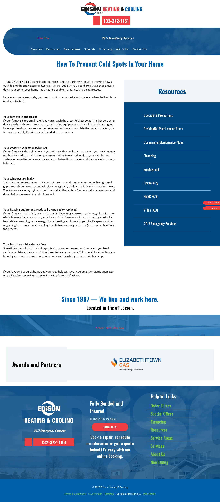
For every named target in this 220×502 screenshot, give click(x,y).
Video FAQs (151, 210)
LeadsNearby (149, 493)
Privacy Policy (95, 493)
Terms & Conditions (75, 493)
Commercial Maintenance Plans (163, 142)
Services (36, 49)
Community (151, 182)
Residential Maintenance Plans (163, 128)
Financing (105, 49)
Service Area (72, 49)
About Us (122, 49)
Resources (53, 49)
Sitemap (109, 493)
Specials (89, 49)
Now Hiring (159, 462)
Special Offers (162, 414)
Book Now (43, 38)
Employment (151, 169)
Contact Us (139, 49)
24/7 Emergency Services (160, 223)
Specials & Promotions (158, 115)
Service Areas (162, 438)
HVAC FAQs (151, 196)
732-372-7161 (116, 20)
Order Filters (161, 405)
